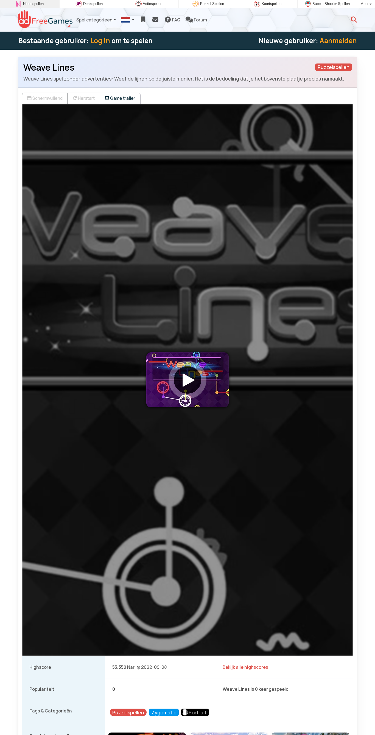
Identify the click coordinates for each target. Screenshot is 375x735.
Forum (200, 20)
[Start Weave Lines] (187, 380)
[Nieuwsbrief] (155, 20)
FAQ (176, 20)
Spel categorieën (94, 20)
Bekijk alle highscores (245, 667)
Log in (100, 40)
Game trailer (122, 98)
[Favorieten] (143, 20)
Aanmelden (338, 40)
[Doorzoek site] (354, 20)
